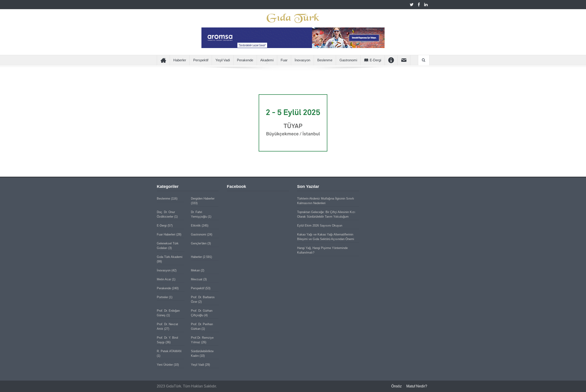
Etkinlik (196, 225)
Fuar (284, 60)
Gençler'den (198, 243)
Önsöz (396, 386)
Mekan (195, 270)
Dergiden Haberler (202, 198)
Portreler (162, 297)
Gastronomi (348, 60)
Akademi (267, 60)
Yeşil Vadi (222, 60)
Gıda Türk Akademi (169, 257)
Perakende (245, 60)
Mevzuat (196, 279)
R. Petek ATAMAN (169, 351)
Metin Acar (164, 279)
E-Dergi (375, 60)
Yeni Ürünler (165, 364)
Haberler (179, 60)
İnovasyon (302, 60)
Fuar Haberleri (166, 234)
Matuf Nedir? (416, 386)
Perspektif (200, 60)
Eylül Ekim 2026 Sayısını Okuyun (319, 225)
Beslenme (324, 60)
